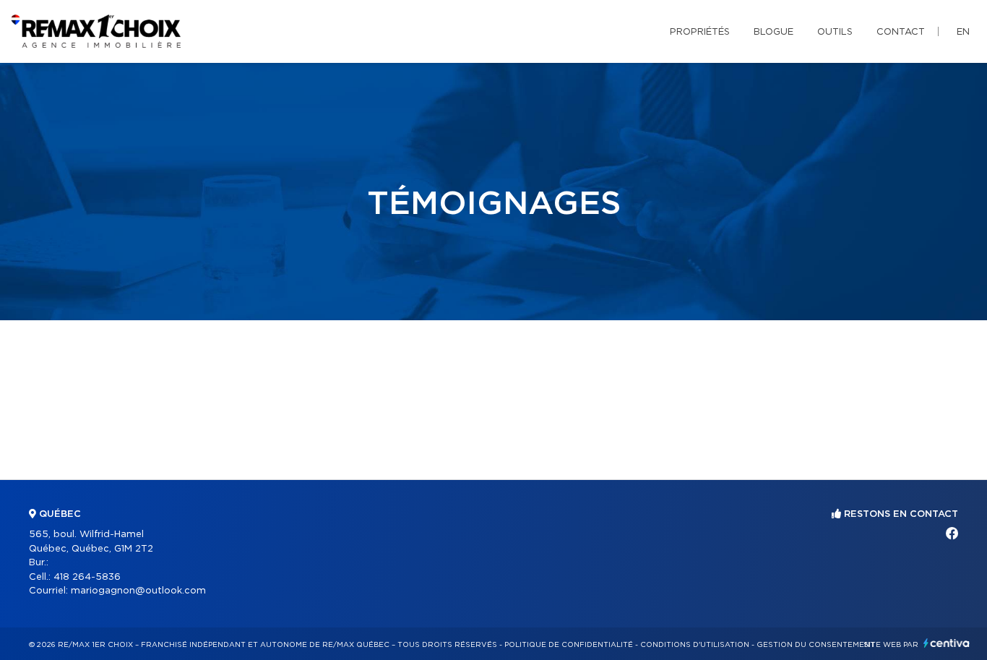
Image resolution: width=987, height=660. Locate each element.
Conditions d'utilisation (694, 644)
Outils (835, 32)
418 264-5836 (87, 577)
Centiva (946, 643)
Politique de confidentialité (568, 644)
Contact (900, 32)
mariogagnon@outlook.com (138, 591)
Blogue (773, 32)
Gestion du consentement (816, 644)
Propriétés (700, 32)
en (963, 32)
